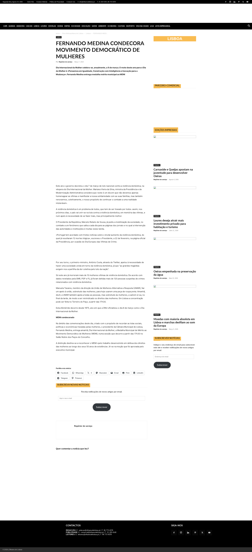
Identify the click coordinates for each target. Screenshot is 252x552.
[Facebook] (226, 2)
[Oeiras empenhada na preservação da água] (175, 252)
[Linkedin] (234, 2)
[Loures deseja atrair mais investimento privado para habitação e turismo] (175, 201)
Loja (152, 26)
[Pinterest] (239, 2)
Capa (5, 26)
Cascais (29, 26)
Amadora (20, 26)
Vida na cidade (142, 26)
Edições (157, 165)
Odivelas (52, 26)
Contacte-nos (71, 2)
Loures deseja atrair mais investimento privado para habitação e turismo (170, 224)
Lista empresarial (162, 26)
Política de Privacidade (57, 2)
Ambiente (102, 26)
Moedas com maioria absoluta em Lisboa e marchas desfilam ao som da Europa (174, 322)
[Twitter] (243, 2)
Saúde (94, 26)
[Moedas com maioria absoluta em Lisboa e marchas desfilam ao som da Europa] (175, 300)
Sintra (67, 26)
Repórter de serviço (65, 62)
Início (58, 33)
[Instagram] (230, 2)
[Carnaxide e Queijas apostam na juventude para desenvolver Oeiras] (175, 150)
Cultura (121, 26)
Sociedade (75, 26)
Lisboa (36, 26)
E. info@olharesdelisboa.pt (86, 2)
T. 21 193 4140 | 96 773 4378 (106, 2)
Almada (12, 26)
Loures (44, 26)
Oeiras (60, 26)
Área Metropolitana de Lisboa (72, 33)
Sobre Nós (30, 2)
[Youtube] (247, 2)
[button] (249, 26)
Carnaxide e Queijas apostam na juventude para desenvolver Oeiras (173, 173)
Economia (112, 26)
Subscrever (101, 407)
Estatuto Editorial (41, 2)
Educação (86, 26)
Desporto (130, 26)
